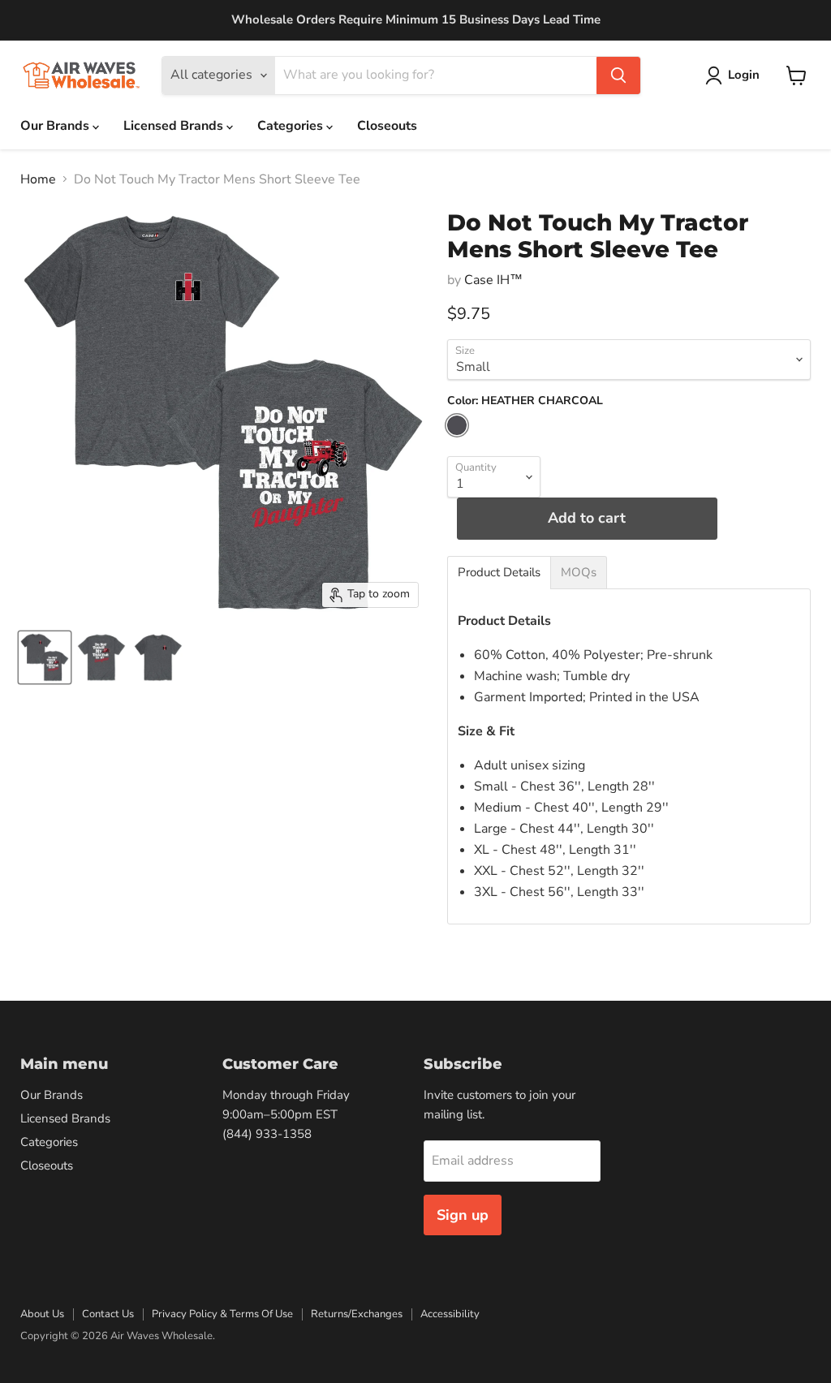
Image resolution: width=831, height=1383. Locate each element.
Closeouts (387, 126)
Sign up (463, 1215)
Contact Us (108, 1314)
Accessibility (450, 1314)
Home (38, 179)
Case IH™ (493, 280)
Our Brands (56, 126)
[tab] (499, 572)
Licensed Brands (174, 126)
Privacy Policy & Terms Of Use (222, 1314)
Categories (291, 126)
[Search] (618, 75)
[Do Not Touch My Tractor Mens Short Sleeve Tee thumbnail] (45, 657)
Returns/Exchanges (357, 1314)
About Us (42, 1314)
